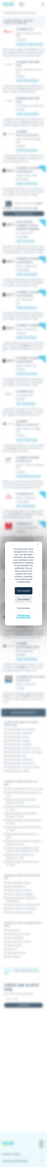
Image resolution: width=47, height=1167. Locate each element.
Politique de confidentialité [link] (23, 616)
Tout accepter (23, 590)
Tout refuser (23, 599)
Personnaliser (23, 608)
